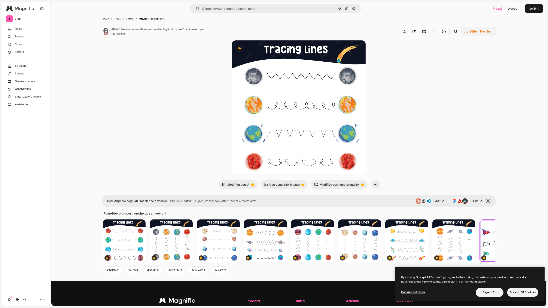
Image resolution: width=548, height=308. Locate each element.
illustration (112, 269)
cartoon (133, 269)
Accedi (513, 8)
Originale (260, 49)
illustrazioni (198, 269)
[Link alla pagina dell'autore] (106, 31)
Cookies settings (413, 292)
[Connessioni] (9, 299)
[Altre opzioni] (434, 31)
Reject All (489, 292)
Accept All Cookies (522, 292)
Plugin (474, 201)
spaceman (153, 269)
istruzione (220, 269)
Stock (117, 19)
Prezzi (497, 8)
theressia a (118, 34)
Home (105, 19)
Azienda (352, 301)
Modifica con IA (235, 186)
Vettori (130, 19)
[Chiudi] (488, 201)
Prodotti (253, 301)
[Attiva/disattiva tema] (24, 299)
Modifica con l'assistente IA (336, 186)
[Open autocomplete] (196, 8)
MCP (438, 201)
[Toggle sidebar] (42, 8)
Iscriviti (534, 8)
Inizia (300, 301)
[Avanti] (494, 240)
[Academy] (17, 299)
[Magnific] (177, 301)
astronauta (175, 269)
